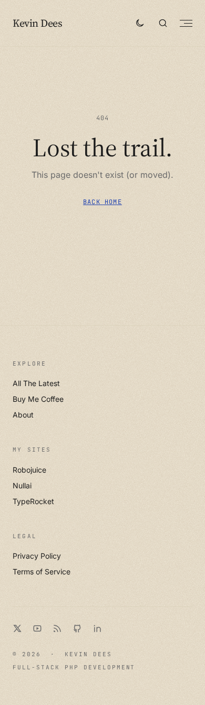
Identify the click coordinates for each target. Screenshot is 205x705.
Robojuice (29, 469)
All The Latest (36, 383)
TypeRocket (33, 501)
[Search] (162, 23)
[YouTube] (37, 628)
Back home (102, 202)
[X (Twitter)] (17, 628)
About (23, 414)
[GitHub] (77, 628)
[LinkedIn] (97, 628)
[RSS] (57, 628)
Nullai (22, 485)
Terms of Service (41, 571)
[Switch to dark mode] (139, 23)
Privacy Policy (37, 555)
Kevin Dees (37, 23)
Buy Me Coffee (38, 398)
